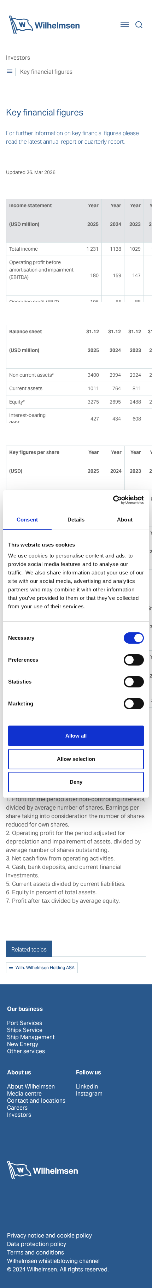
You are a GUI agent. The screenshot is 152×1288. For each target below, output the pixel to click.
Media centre (24, 1093)
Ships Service (24, 1030)
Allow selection (76, 759)
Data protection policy (36, 1244)
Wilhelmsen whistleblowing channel (53, 1261)
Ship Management (31, 1037)
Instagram (89, 1093)
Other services (26, 1051)
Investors (18, 57)
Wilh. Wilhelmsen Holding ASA (45, 968)
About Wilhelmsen (31, 1086)
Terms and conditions (35, 1252)
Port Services (24, 1023)
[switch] (134, 660)
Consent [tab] (27, 520)
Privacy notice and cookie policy (49, 1235)
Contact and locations (36, 1100)
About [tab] (125, 520)
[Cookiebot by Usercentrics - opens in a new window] (113, 500)
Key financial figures (46, 72)
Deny (76, 782)
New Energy (22, 1044)
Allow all (76, 736)
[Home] (44, 25)
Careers (17, 1107)
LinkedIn (87, 1086)
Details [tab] (76, 520)
